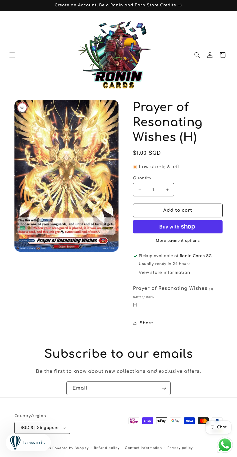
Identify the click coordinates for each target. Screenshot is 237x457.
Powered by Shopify (70, 448)
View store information (164, 272)
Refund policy (106, 448)
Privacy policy (180, 448)
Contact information (143, 448)
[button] (12, 55)
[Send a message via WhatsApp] (225, 445)
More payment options (178, 241)
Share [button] (146, 323)
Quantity (142, 178)
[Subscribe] (164, 388)
